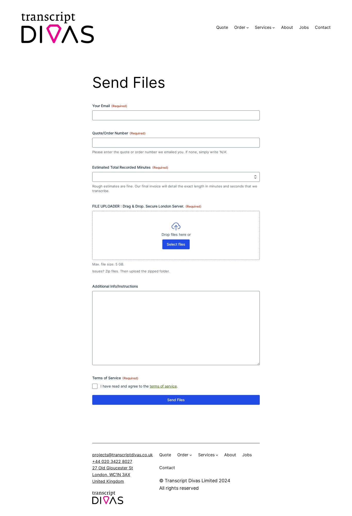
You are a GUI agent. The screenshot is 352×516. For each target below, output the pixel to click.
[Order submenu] (247, 27)
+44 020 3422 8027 (112, 461)
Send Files (176, 400)
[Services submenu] (273, 27)
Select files (176, 244)
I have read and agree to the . (139, 386)
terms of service (163, 386)
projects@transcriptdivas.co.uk (122, 454)
